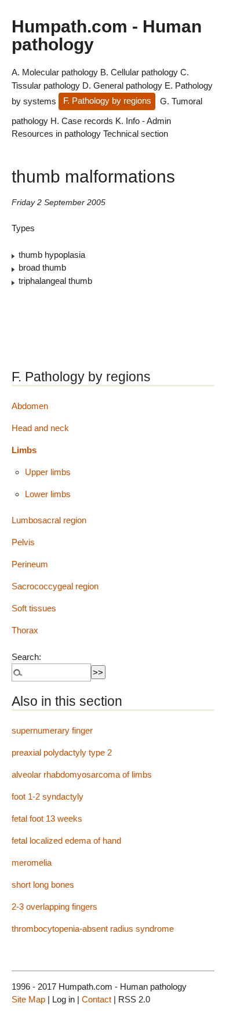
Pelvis (23, 542)
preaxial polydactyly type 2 (62, 752)
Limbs (24, 450)
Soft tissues (34, 608)
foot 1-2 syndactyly (47, 796)
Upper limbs (48, 472)
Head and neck (40, 428)
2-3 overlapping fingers (54, 906)
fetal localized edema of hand (66, 840)
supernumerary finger (52, 730)
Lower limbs (48, 494)
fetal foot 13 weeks (47, 818)
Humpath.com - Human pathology (107, 34)
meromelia (32, 862)
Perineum (30, 564)
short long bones (43, 884)
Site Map (28, 999)
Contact (96, 999)
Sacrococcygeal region (55, 586)
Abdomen (30, 406)
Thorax (25, 630)
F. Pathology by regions (107, 100)
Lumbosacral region (49, 520)
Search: (26, 657)
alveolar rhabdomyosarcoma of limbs (82, 774)
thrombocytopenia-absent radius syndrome (93, 929)
